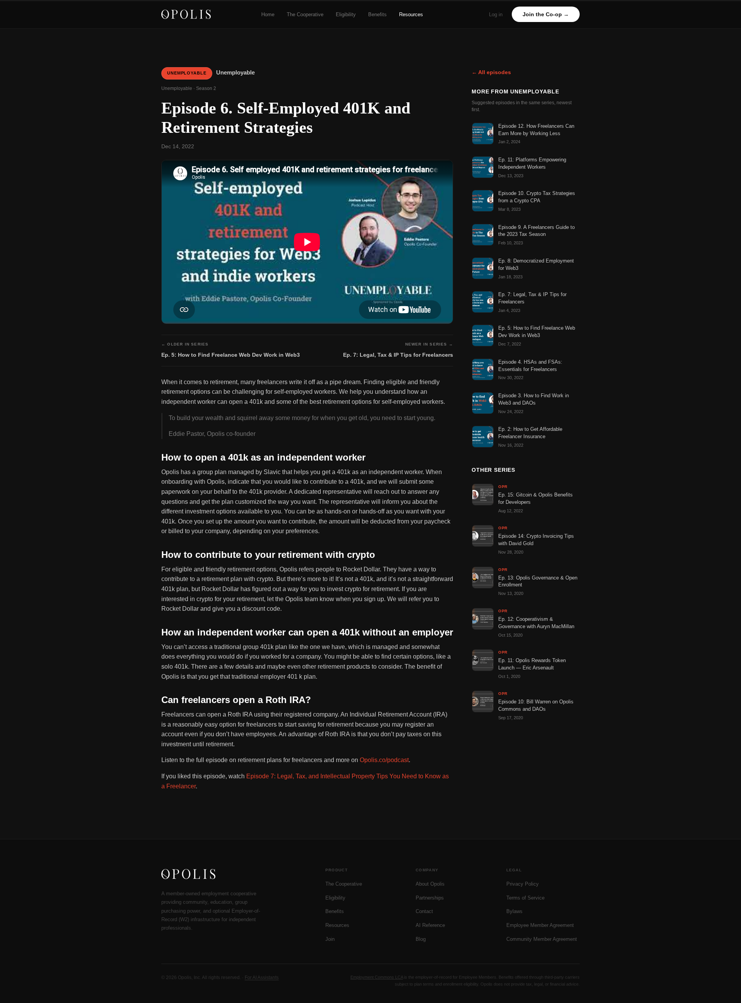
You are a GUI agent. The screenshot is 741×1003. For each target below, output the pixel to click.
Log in (495, 14)
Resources (411, 14)
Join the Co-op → (546, 14)
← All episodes (491, 72)
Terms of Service (525, 898)
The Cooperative (305, 14)
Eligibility (346, 14)
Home (267, 14)
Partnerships (430, 898)
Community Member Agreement (541, 939)
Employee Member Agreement (540, 925)
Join (330, 939)
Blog (421, 939)
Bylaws (514, 911)
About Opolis (430, 884)
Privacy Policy (522, 884)
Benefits (377, 14)
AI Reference (430, 925)
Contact (424, 911)
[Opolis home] (186, 14)
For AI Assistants (262, 977)
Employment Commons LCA (376, 977)
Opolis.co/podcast (384, 760)
